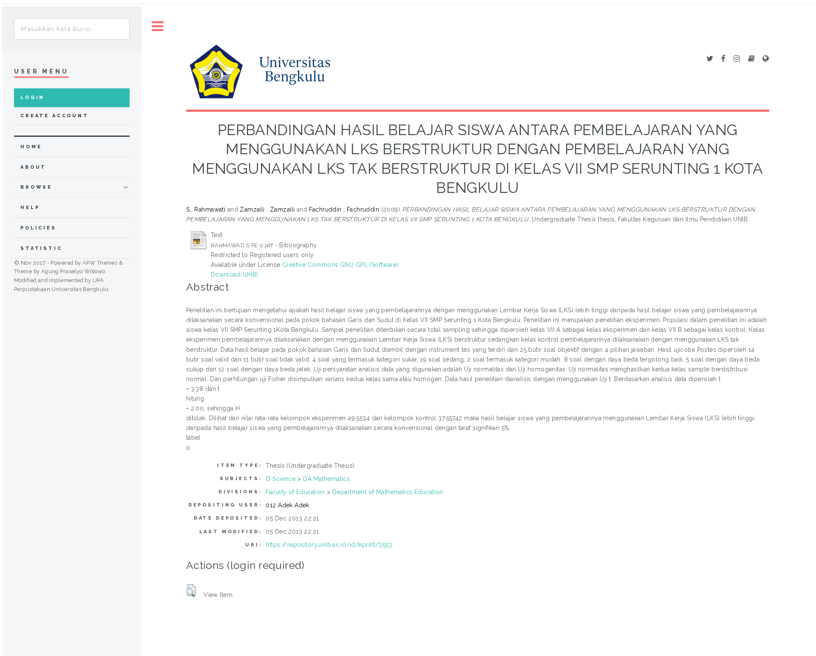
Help (30, 207)
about (33, 167)
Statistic (41, 248)
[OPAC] (751, 59)
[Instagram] (737, 59)
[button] (191, 590)
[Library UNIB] (765, 59)
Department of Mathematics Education (387, 492)
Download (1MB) (234, 274)
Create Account (54, 116)
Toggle (158, 26)
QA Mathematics (326, 478)
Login (32, 97)
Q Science (280, 478)
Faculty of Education (295, 492)
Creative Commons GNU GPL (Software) (340, 264)
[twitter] (709, 59)
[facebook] (723, 59)
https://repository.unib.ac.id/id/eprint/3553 (329, 544)
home (31, 147)
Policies (38, 228)
